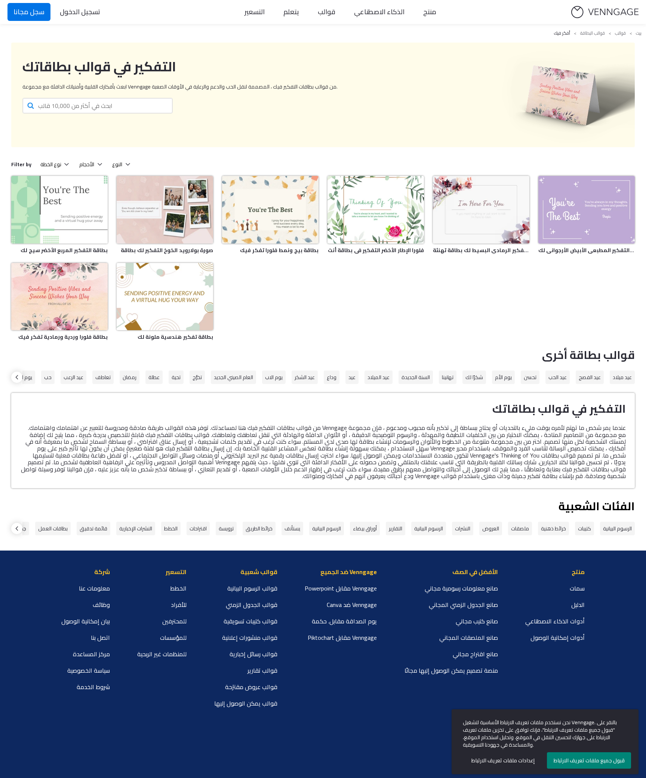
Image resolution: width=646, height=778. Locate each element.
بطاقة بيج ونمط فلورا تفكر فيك (279, 250)
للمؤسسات (173, 637)
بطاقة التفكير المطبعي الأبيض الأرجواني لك (586, 250)
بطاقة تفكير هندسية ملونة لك (175, 337)
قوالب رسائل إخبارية (253, 654)
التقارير (395, 528)
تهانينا (447, 377)
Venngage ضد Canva (352, 604)
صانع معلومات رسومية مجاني (461, 588)
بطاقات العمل (53, 528)
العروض (490, 528)
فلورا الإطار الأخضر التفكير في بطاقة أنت (376, 250)
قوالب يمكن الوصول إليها (245, 703)
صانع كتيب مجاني (477, 621)
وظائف (101, 604)
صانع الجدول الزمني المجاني (463, 604)
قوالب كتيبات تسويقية (250, 621)
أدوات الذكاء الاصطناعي (555, 621)
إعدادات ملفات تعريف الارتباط (503, 760)
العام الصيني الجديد (233, 377)
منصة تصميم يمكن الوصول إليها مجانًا (451, 670)
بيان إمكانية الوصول (85, 621)
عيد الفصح (590, 377)
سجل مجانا (28, 12)
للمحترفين (174, 621)
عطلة (154, 377)
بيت (639, 33)
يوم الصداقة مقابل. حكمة (344, 621)
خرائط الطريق (259, 528)
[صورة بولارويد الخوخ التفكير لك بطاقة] (165, 210)
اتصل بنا (100, 637)
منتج (429, 12)
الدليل (578, 604)
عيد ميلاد (622, 377)
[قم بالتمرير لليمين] (16, 377)
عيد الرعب (73, 377)
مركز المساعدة (91, 654)
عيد (352, 377)
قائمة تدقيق (93, 528)
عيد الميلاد (378, 377)
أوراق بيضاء (365, 528)
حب (48, 377)
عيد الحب (557, 377)
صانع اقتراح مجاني (475, 654)
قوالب (326, 12)
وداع (331, 377)
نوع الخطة (50, 164)
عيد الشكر (305, 377)
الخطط (171, 528)
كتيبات (584, 528)
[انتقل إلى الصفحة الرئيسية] (605, 12)
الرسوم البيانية (617, 528)
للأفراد (179, 604)
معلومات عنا (94, 588)
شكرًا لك (474, 377)
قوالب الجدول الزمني (251, 604)
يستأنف (292, 528)
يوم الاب (274, 377)
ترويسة (226, 528)
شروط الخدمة (93, 686)
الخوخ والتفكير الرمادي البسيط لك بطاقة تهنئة (481, 250)
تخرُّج (197, 377)
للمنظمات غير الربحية (162, 654)
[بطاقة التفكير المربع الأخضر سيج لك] (59, 210)
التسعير (254, 12)
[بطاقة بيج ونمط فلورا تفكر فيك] (270, 210)
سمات (577, 588)
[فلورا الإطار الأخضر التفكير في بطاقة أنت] (375, 210)
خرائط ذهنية (553, 528)
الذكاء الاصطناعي (379, 12)
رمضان (129, 377)
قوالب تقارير (262, 670)
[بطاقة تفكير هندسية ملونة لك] (165, 297)
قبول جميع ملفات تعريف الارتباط (589, 760)
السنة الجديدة (416, 377)
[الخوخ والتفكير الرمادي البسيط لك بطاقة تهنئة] (481, 210)
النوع (117, 164)
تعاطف (103, 377)
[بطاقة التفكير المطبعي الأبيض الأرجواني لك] (586, 210)
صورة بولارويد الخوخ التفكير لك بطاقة (167, 250)
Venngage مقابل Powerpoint (341, 588)
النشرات (462, 528)
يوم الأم (503, 377)
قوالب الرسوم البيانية (252, 588)
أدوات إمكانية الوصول (557, 637)
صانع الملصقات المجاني (468, 637)
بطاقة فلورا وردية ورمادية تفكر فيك (63, 337)
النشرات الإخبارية (135, 528)
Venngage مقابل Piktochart (342, 637)
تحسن (530, 377)
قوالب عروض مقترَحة (251, 686)
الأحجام (86, 164)
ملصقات (520, 528)
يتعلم (291, 12)
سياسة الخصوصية (88, 670)
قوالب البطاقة (592, 33)
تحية (176, 377)
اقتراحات (198, 528)
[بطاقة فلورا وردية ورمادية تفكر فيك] (59, 297)
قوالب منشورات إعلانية (249, 637)
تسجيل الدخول (80, 12)
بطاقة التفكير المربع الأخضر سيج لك (64, 250)
